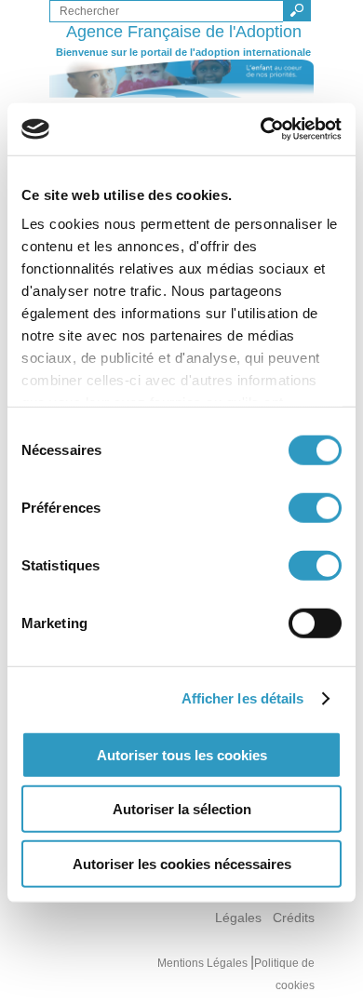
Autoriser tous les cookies (182, 754)
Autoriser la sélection (182, 809)
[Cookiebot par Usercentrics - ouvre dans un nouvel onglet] (261, 129)
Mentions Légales (203, 963)
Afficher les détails (243, 698)
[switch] (315, 507)
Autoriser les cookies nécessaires (182, 863)
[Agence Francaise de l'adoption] (182, 79)
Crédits (294, 917)
